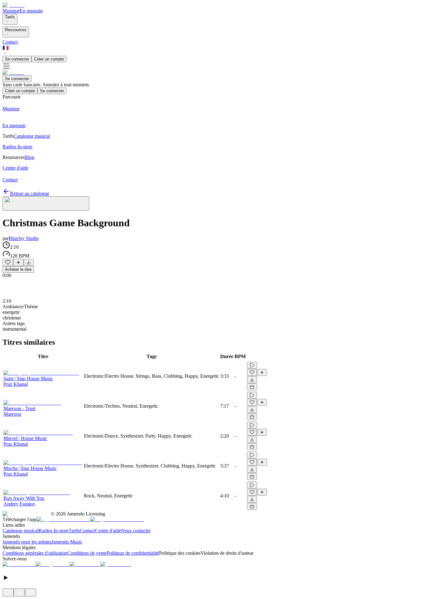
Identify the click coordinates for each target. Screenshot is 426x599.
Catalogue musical (20, 530)
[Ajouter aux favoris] (7, 262)
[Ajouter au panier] (252, 386)
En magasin (31, 10)
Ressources (16, 29)
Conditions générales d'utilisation (34, 553)
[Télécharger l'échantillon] (29, 262)
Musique (11, 10)
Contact (10, 42)
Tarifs (10, 17)
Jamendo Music (66, 541)
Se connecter (17, 59)
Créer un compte (49, 59)
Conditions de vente (87, 553)
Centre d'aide (108, 530)
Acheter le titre (18, 269)
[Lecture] (252, 365)
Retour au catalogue (29, 193)
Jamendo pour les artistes (26, 541)
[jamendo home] (13, 5)
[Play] (45, 203)
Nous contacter (136, 530)
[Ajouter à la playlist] (18, 262)
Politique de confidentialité (133, 553)
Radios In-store (54, 530)
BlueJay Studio (24, 238)
